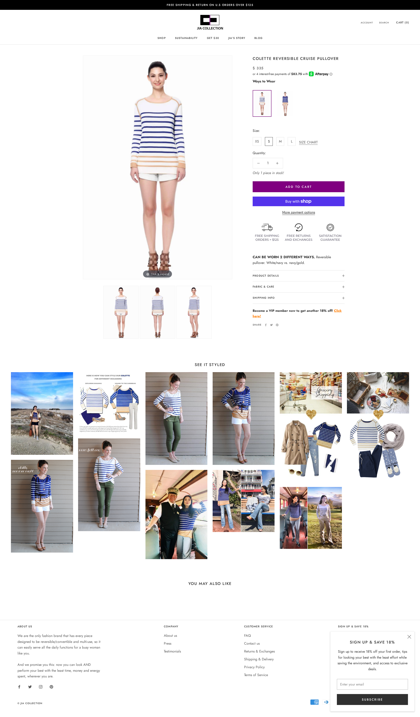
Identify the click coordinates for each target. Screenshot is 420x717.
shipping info (264, 298)
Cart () (402, 22)
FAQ (247, 635)
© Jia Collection (30, 703)
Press (167, 643)
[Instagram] (40, 686)
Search (384, 22)
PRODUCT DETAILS (266, 276)
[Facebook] (265, 325)
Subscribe (372, 699)
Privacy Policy (254, 667)
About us (170, 635)
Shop (162, 38)
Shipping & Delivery (259, 659)
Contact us (252, 643)
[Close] (409, 637)
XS (257, 141)
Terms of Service (256, 674)
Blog (258, 38)
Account (367, 22)
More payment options (298, 212)
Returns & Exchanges (259, 651)
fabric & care (264, 287)
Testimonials (172, 651)
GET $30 (213, 38)
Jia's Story (236, 38)
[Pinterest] (277, 325)
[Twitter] (271, 325)
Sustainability (186, 38)
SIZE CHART (308, 142)
